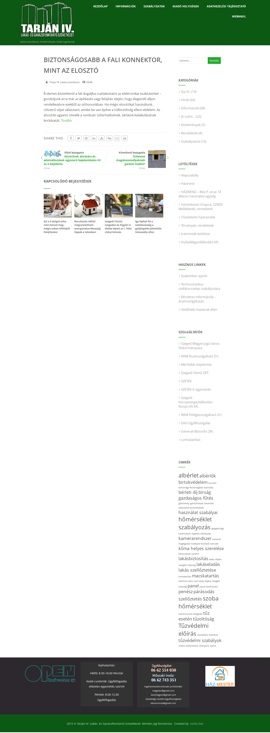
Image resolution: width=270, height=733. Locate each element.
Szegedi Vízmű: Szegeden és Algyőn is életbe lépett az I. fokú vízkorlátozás (118, 227)
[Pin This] (86, 138)
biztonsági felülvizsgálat (190, 487)
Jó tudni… (188, 116)
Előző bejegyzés (72, 158)
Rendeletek (189, 133)
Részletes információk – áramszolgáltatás (197, 299)
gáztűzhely (183, 503)
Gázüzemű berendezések (191, 507)
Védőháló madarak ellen (199, 309)
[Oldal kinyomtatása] (125, 138)
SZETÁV (186, 381)
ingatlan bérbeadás (201, 533)
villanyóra (204, 645)
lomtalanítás (184, 576)
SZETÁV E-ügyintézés (196, 389)
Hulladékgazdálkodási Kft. (200, 242)
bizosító (212, 483)
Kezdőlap (100, 6)
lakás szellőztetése (197, 570)
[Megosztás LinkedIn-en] (94, 138)
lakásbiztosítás (193, 558)
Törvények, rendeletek (197, 225)
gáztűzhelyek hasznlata (202, 503)
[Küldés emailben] (117, 138)
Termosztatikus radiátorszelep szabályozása (199, 286)
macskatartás (205, 576)
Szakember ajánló (194, 276)
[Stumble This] (102, 138)
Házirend (187, 183)
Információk (126, 6)
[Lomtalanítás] (149, 216)
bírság (204, 492)
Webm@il (239, 16)
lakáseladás (208, 564)
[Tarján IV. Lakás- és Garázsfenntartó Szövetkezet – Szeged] (47, 38)
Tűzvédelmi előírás (193, 629)
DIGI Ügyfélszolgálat (196, 423)
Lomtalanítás (190, 440)
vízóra (213, 645)
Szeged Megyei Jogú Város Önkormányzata (199, 345)
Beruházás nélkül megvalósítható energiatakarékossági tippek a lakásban (87, 227)
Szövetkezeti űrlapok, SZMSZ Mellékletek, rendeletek (200, 206)
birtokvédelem (193, 482)
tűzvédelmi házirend (207, 635)
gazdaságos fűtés (195, 498)
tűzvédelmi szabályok (200, 640)
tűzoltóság (203, 619)
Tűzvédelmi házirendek (198, 217)
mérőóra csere (185, 581)
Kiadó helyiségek (186, 6)
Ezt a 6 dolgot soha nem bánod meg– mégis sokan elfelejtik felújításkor (57, 227)
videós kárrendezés (188, 645)
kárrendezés (184, 553)
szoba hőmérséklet (198, 602)
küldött (195, 553)
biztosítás (208, 487)
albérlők (207, 476)
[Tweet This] (78, 138)
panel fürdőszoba (209, 586)
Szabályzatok (154, 6)
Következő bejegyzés (130, 158)
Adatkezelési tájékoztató (226, 6)
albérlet (188, 475)
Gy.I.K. (185, 91)
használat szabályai (198, 512)
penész (185, 591)
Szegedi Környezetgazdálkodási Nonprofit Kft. (195, 402)
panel (193, 586)
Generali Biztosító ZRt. (197, 431)
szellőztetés (190, 599)
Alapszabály (189, 175)
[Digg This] (109, 138)
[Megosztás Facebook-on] (71, 138)
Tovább (66, 120)
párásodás (204, 591)
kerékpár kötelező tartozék (204, 543)
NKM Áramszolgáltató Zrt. (200, 356)
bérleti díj (188, 492)
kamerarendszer (194, 538)
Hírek (89, 82)
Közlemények (191, 125)
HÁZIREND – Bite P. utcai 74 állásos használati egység (199, 194)
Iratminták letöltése (195, 234)
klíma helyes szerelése (201, 548)
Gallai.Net (196, 723)
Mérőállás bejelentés (196, 364)
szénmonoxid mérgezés (190, 614)
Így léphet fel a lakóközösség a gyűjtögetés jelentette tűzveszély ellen (148, 227)
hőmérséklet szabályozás (195, 523)
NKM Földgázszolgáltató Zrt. (201, 415)
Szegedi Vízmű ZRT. (195, 373)
